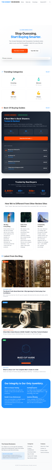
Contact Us (43, 448)
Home (22, 2)
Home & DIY (43, 2)
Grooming (34, 2)
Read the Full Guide (25, 138)
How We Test (34, 50)
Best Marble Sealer (32, 458)
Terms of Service (45, 452)
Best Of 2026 (31, 454)
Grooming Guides (32, 452)
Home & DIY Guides (32, 456)
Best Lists (28, 2)
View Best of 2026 (19, 50)
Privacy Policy (44, 450)
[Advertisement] (26, 14)
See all (47, 71)
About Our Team (45, 446)
